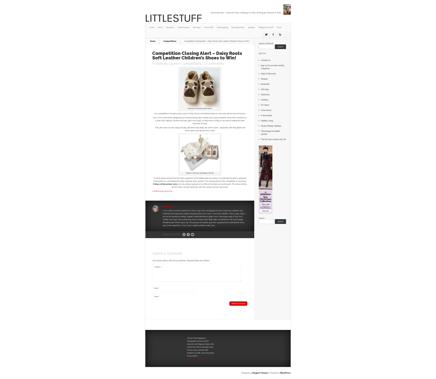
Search (280, 47)
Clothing (264, 100)
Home (151, 27)
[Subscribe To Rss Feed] (280, 34)
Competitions (169, 41)
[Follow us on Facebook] (273, 34)
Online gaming (222, 27)
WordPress (285, 373)
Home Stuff (208, 27)
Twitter (192, 235)
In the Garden (266, 115)
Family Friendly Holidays (271, 126)
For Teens (265, 105)
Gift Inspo (197, 27)
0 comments (214, 63)
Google (184, 235)
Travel (278, 27)
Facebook (188, 235)
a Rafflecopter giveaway (162, 191)
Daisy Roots (158, 118)
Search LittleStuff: (266, 43)
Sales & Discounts (268, 74)
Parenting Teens (238, 27)
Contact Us (265, 60)
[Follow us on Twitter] (266, 34)
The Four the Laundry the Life (273, 139)
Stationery (265, 95)
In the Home (266, 110)
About (160, 27)
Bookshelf (265, 84)
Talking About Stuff (265, 27)
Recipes (264, 79)
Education (170, 27)
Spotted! (251, 27)
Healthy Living (267, 121)
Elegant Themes (260, 373)
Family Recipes (183, 27)
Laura (173, 63)
